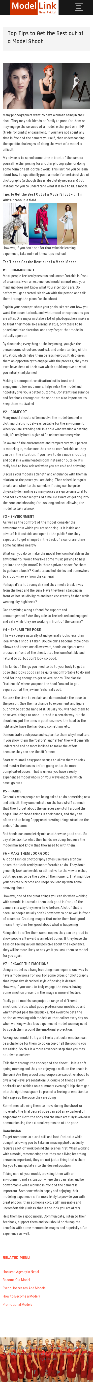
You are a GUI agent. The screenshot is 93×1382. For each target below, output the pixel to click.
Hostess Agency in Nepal (21, 1272)
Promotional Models (17, 1304)
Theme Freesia (47, 1354)
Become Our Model (16, 1280)
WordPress (66, 1354)
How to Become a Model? (21, 1296)
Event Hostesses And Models (24, 1288)
